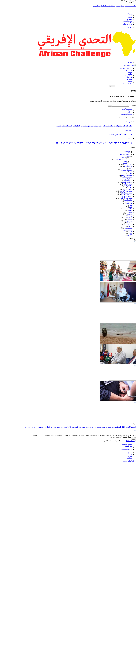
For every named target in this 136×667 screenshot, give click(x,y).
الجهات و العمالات (81, 427)
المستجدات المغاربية (126, 196)
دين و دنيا (129, 214)
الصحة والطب (128, 75)
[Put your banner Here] (129, 65)
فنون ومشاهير (128, 82)
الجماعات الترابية (127, 182)
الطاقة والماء (128, 186)
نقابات (130, 233)
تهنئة (131, 205)
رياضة (130, 215)
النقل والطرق (128, 200)
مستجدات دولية (127, 230)
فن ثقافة (129, 223)
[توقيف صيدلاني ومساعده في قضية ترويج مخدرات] (122, 380)
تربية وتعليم (128, 201)
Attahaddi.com (130, 441)
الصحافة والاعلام (72, 427)
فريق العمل (128, 110)
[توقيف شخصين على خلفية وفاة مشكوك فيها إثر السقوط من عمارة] (118, 401)
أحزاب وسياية (128, 166)
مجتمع (130, 226)
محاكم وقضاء (128, 228)
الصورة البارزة (63, 427)
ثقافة (130, 207)
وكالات (130, 235)
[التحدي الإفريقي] (86, 59)
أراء (131, 168)
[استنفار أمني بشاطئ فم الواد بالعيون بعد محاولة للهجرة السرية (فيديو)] (118, 421)
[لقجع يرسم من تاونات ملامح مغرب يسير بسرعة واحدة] (118, 301)
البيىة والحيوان (128, 180)
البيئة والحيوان (128, 178)
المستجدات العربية (126, 194)
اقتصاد (130, 72)
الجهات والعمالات (89, 427)
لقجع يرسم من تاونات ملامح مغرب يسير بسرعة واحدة (119, 6)
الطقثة (58, 427)
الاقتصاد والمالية (127, 177)
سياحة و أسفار (127, 217)
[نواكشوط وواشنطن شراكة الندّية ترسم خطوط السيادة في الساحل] (118, 322)
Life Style (127, 151)
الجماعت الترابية (102, 427)
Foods (124, 158)
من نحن (130, 112)
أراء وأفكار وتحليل (126, 170)
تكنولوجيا (129, 77)
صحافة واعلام (128, 221)
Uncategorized (124, 154)
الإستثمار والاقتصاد (126, 175)
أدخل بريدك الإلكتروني (129, 437)
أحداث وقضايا (128, 70)
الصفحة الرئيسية (127, 109)
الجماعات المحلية (111, 427)
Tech (128, 153)
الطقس (130, 187)
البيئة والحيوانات (120, 159)
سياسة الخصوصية (126, 114)
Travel (125, 163)
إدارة (130, 171)
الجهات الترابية (96, 427)
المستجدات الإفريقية (126, 68)
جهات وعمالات (127, 208)
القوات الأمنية (53, 427)
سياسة (130, 81)
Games (124, 161)
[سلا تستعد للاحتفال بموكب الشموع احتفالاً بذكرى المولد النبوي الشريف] (118, 281)
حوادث (130, 74)
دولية (130, 212)
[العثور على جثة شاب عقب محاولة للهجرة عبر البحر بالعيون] (118, 343)
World (128, 156)
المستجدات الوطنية (126, 198)
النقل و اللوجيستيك (43, 427)
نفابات (130, 231)
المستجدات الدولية (126, 193)
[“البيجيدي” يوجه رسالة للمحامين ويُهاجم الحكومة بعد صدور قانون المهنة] (118, 364)
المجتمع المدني (127, 189)
